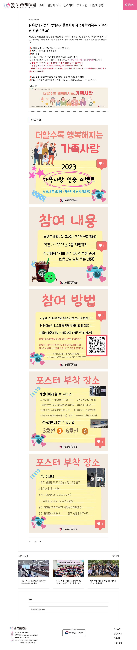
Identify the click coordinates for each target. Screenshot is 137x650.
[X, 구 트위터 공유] (35, 542)
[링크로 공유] (40, 542)
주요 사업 (117, 638)
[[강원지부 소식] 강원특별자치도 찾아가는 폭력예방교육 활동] (33, 568)
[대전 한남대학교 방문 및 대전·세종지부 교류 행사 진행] (103, 568)
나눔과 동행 (118, 643)
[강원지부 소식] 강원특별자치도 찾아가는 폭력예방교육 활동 (33, 582)
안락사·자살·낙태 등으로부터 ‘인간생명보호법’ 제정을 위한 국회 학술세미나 (68, 582)
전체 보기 (115, 556)
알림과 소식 (118, 634)
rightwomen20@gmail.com (30, 635)
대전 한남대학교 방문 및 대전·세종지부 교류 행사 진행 (103, 582)
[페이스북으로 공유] (30, 542)
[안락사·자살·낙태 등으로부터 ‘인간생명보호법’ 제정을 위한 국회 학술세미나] (68, 568)
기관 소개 (117, 629)
